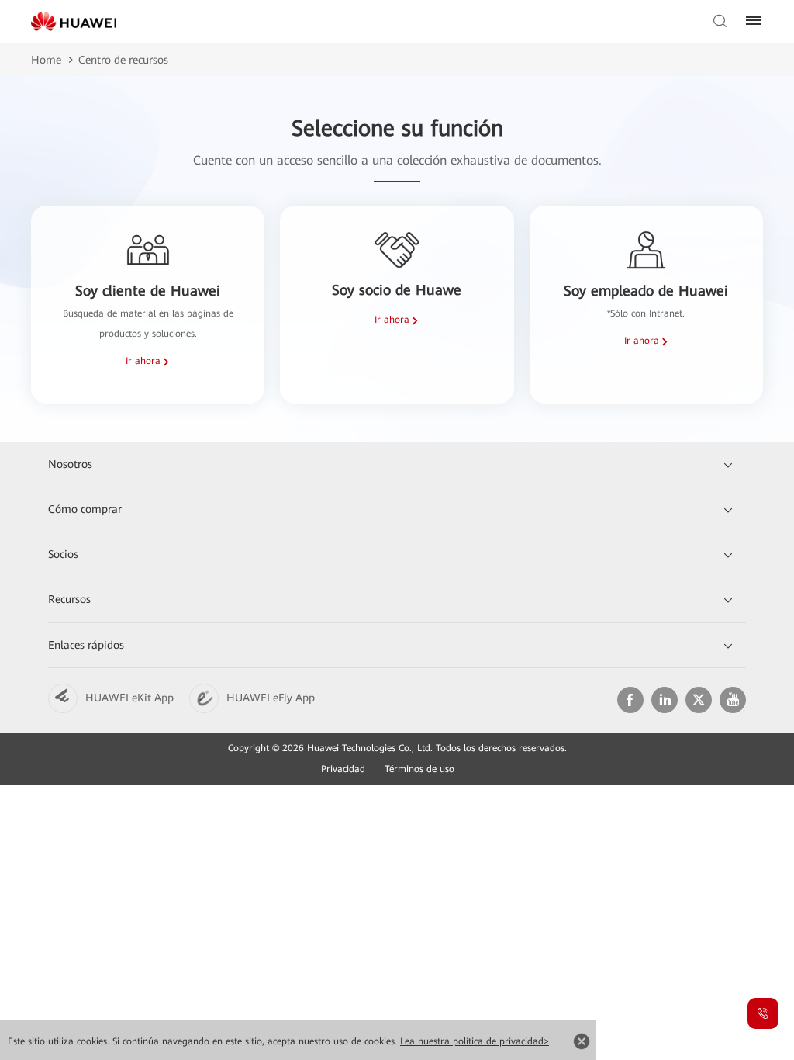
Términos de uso (419, 769)
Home (46, 60)
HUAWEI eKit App (129, 697)
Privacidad (343, 769)
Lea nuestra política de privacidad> (474, 1041)
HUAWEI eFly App (270, 697)
